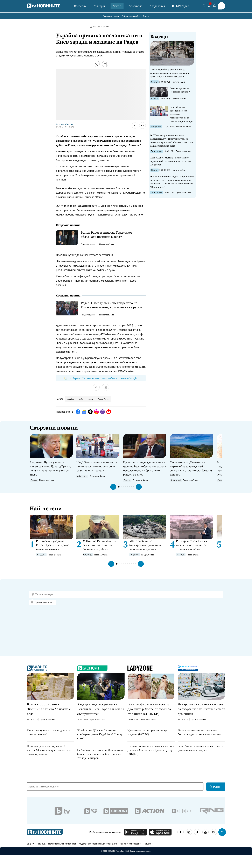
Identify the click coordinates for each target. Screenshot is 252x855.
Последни (80, 6)
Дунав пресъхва (111, 16)
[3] (209, 6)
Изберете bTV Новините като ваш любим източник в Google (103, 378)
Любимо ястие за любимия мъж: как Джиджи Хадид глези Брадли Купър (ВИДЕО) (150, 750)
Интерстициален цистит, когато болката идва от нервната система (200, 732)
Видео (146, 16)
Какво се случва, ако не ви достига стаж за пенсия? (48, 732)
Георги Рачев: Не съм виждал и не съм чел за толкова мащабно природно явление (192, 545)
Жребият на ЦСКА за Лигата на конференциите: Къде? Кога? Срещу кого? (99, 734)
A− (134, 125)
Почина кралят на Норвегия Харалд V (180, 90)
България (99, 6)
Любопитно (135, 6)
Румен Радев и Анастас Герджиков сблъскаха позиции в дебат (106, 234)
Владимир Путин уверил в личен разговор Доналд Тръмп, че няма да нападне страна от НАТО (50, 468)
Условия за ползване (130, 843)
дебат (81, 399)
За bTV (30, 843)
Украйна (70, 399)
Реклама (41, 843)
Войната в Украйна (131, 16)
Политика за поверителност (62, 843)
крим (91, 399)
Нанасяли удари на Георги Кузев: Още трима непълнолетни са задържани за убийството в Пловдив (54, 545)
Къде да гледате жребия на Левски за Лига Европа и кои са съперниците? (100, 709)
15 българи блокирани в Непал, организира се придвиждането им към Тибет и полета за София (169, 73)
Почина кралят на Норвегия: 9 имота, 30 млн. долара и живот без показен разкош (48, 750)
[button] (113, 487)
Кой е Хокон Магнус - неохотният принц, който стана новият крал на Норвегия (170, 161)
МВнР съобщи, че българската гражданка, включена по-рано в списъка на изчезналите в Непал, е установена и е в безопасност (146, 545)
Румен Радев (103, 399)
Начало (96, 27)
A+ (142, 125)
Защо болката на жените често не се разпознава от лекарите (200, 748)
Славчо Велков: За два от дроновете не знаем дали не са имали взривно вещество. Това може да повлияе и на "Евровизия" (172, 182)
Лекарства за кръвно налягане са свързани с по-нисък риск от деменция (201, 709)
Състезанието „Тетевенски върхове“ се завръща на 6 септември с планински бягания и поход (191, 468)
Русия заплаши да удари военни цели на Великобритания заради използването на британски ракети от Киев (144, 468)
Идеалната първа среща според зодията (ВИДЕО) (147, 732)
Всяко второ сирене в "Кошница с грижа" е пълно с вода (49, 709)
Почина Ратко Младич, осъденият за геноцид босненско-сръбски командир (100, 545)
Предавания (157, 6)
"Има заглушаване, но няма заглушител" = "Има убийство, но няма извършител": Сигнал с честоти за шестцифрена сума (171, 140)
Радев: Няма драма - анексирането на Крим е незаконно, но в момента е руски (111, 305)
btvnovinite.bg (64, 124)
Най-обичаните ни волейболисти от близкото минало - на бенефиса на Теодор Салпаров (100, 754)
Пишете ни (149, 843)
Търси (216, 786)
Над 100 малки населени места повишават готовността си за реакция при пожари (181, 114)
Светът (117, 6)
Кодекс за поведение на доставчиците (98, 843)
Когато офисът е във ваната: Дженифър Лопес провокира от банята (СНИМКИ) (149, 709)
